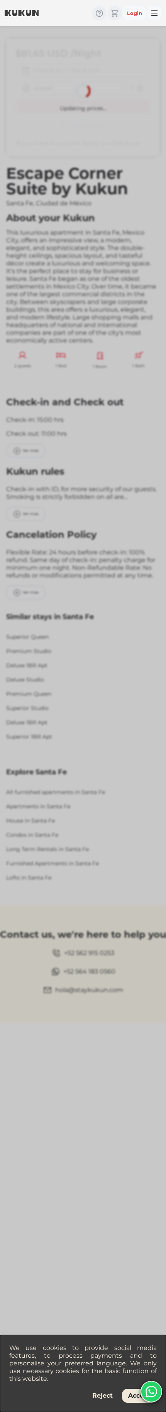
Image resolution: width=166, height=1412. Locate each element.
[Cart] (115, 13)
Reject (102, 1395)
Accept (139, 1395)
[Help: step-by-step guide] (99, 13)
